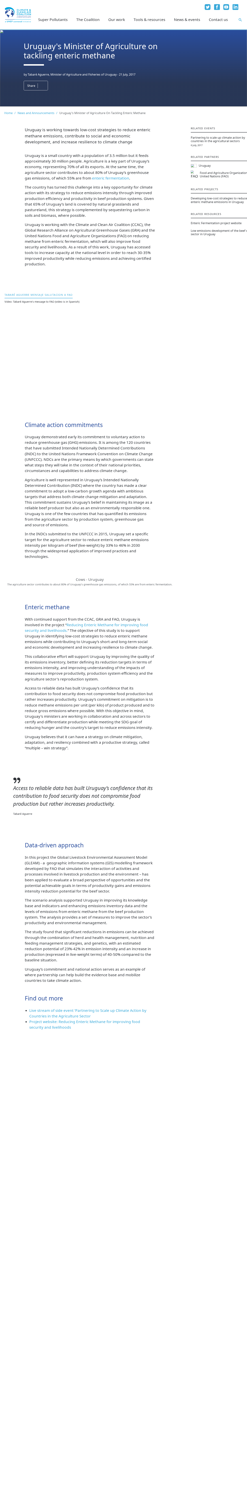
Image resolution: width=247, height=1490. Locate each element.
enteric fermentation (110, 178)
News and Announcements (36, 113)
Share (31, 86)
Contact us (218, 19)
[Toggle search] (240, 19)
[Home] (17, 14)
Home (8, 113)
